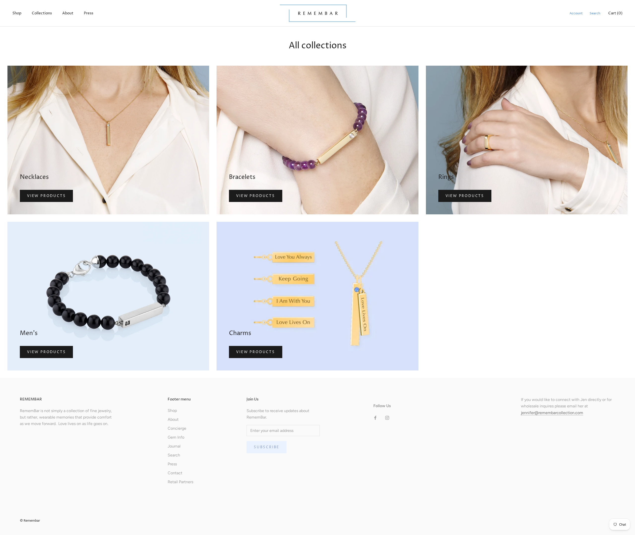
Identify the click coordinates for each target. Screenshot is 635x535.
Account (576, 13)
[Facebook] (375, 417)
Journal (174, 446)
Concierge (177, 428)
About (67, 13)
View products (46, 196)
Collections (42, 13)
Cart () (615, 13)
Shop (16, 13)
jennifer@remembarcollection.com (552, 412)
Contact (175, 473)
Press (88, 13)
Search (595, 13)
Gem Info (176, 437)
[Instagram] (387, 417)
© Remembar (30, 520)
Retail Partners (180, 481)
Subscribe (266, 447)
